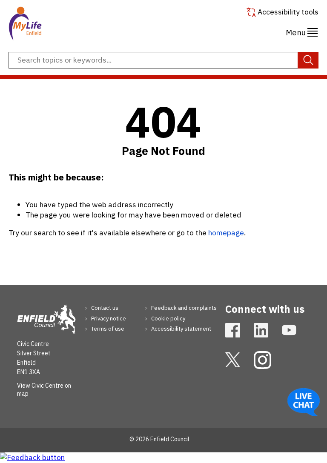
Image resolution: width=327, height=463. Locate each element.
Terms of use (107, 328)
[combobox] (163, 60)
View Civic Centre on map (44, 390)
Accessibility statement (180, 328)
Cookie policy (167, 318)
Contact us (104, 308)
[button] (302, 31)
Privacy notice (108, 318)
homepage (226, 232)
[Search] (308, 60)
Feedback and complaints (183, 308)
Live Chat (303, 402)
